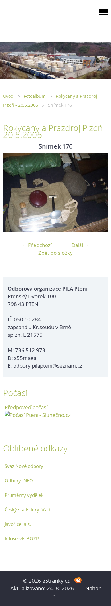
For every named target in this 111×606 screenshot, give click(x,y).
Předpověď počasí (26, 407)
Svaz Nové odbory (24, 466)
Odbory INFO (19, 480)
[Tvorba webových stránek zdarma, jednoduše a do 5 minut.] (78, 580)
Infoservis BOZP (22, 538)
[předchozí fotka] (13, 192)
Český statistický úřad (27, 509)
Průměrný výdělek (24, 495)
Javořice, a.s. (18, 524)
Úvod (8, 96)
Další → (80, 245)
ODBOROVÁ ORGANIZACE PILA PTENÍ (42, 19)
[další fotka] (98, 192)
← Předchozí (37, 245)
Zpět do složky (55, 252)
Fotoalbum (35, 96)
